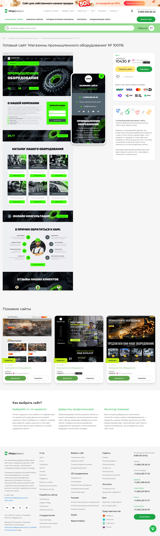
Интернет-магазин (46, 510)
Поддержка (43, 478)
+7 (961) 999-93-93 (142, 482)
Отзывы (42, 471)
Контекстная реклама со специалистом (85, 502)
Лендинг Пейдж (45, 503)
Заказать (144, 69)
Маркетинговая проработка (81, 485)
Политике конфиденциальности (16, 527)
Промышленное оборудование (70, 368)
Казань (136, 497)
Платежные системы (46, 489)
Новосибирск (139, 488)
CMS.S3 (42, 468)
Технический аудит (78, 492)
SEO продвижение (79, 473)
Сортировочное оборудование (18, 368)
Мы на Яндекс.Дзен (109, 506)
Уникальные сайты (14, 19)
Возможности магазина (48, 486)
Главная (105, 457)
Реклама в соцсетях (78, 509)
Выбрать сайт (68, 11)
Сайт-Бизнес (43, 506)
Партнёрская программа (48, 523)
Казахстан (109, 519)
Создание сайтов (50, 11)
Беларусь (109, 516)
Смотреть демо (125, 69)
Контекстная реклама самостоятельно (85, 506)
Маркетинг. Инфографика (111, 502)
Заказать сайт (146, 19)
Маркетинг (82, 11)
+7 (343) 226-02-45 (142, 509)
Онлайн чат (106, 468)
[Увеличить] (47, 352)
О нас (41, 461)
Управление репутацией (80, 489)
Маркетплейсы (78, 521)
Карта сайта (9, 500)
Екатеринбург (139, 506)
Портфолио (43, 464)
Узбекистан (110, 523)
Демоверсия (15, 378)
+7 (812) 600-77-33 (142, 473)
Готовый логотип (108, 489)
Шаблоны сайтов (34, 19)
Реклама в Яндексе (109, 461)
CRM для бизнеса (108, 464)
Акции (74, 514)
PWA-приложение (108, 478)
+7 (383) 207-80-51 (142, 491)
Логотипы (82, 19)
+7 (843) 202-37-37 (142, 500)
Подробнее (38, 378)
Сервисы (113, 11)
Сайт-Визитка (44, 499)
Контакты (43, 475)
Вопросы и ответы (46, 482)
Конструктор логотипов (111, 475)
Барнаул (137, 479)
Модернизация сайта (100, 19)
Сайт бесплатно (45, 527)
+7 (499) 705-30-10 (142, 464)
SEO (92, 11)
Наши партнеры (45, 520)
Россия (108, 527)
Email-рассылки (107, 471)
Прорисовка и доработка (111, 492)
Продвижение (76, 478)
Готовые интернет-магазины (60, 19)
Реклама (102, 11)
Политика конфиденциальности (16, 498)
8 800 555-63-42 (146, 12)
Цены (41, 457)
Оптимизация (76, 481)
